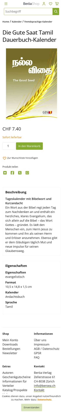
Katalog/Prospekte (14, 390)
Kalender (17, 21)
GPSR (37, 353)
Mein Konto (10, 340)
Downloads (10, 344)
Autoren (7, 373)
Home (5, 21)
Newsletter (9, 353)
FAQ (36, 357)
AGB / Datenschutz (46, 349)
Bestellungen (11, 349)
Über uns (40, 340)
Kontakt (39, 390)
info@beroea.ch (44, 386)
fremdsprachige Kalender (38, 21)
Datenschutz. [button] (44, 399)
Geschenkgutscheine (16, 377)
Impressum (41, 344)
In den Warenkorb (29, 146)
